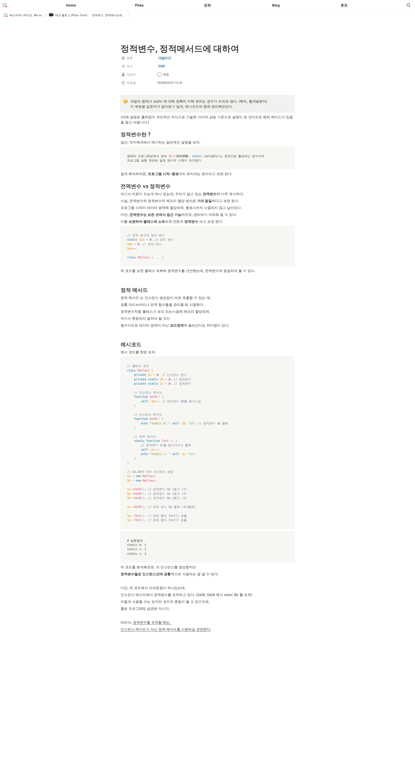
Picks (139, 5)
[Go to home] (5, 5)
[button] (408, 5)
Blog (276, 5)
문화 (207, 5)
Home (71, 5)
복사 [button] (289, 150)
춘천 (344, 5)
